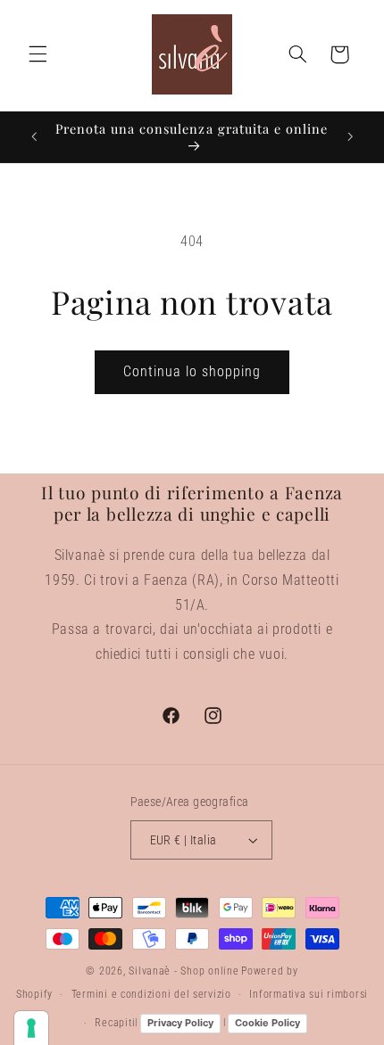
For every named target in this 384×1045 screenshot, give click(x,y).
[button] (37, 54)
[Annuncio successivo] (350, 136)
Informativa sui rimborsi (308, 994)
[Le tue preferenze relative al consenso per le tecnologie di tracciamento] (31, 1028)
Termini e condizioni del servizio (151, 994)
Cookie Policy (267, 1022)
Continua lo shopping (192, 371)
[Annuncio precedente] (34, 136)
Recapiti (115, 1022)
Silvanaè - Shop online (183, 971)
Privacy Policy (180, 1022)
